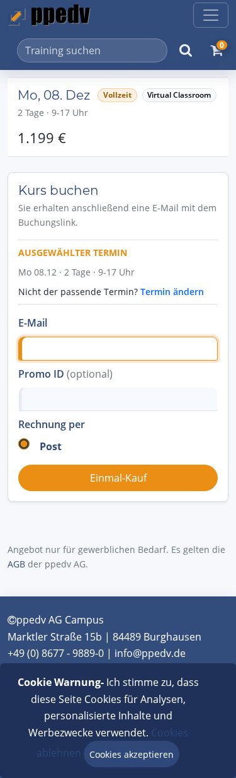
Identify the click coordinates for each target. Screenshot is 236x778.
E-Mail (32, 323)
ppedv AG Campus (60, 620)
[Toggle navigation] (210, 15)
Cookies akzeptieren (131, 754)
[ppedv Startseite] (49, 15)
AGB (16, 564)
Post (51, 446)
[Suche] (185, 50)
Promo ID (65, 374)
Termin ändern (172, 292)
